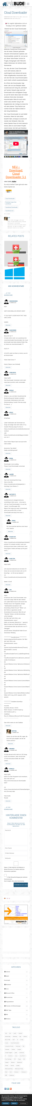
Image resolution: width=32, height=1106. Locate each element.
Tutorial (12, 1065)
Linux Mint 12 (23, 1055)
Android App (8, 1036)
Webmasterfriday (9, 1068)
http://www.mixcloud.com (11, 780)
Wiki (7, 1014)
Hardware (8, 984)
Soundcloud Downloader (11, 207)
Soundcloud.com (9, 210)
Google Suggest (8, 1052)
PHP (15, 1059)
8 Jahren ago (12, 591)
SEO (24, 1059)
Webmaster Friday (19, 1068)
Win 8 (11, 1072)
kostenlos (10, 1055)
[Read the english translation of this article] (16, 898)
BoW (14, 1039)
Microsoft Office (10, 993)
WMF (6, 1075)
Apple (7, 976)
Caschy (6, 1043)
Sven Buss (12, 372)
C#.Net (21, 1039)
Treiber (6, 1065)
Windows (8, 1019)
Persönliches (9, 997)
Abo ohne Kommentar (18, 881)
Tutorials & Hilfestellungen (13, 1006)
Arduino (25, 1036)
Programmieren (10, 1001)
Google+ (19, 1049)
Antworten (8, 325)
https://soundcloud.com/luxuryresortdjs (15, 577)
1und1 (14, 1033)
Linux (7, 989)
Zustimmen (5, 1103)
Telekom (13, 1062)
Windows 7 (16, 1072)
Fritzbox (13, 1049)
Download (18, 1046)
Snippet (7, 1062)
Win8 (6, 1072)
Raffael (17, 16)
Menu (27, 3)
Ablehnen (14, 1103)
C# (17, 1039)
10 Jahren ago (13, 750)
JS (5, 1055)
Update (18, 1065)
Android (8, 971)
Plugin (19, 1059)
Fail (23, 1046)
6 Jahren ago (12, 331)
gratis (16, 1052)
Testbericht (19, 1062)
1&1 (10, 1033)
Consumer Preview (9, 1046)
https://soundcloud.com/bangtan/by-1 (14, 484)
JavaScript (21, 1052)
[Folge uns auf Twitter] (8, 1088)
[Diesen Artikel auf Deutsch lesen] (4, 898)
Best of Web (7, 1039)
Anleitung (15, 1036)
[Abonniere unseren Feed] (10, 1088)
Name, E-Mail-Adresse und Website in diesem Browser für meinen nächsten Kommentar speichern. (14, 869)
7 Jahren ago (12, 475)
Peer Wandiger (8, 1059)
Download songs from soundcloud (10, 203)
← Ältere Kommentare (8, 294)
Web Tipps (8, 1010)
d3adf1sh (12, 537)
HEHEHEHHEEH (13, 301)
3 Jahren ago (12, 302)
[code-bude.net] (13, 3)
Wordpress (11, 1075)
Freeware (7, 1049)
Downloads (17, 18)
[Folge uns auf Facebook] (5, 1088)
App (20, 1036)
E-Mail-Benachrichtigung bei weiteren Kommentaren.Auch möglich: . (15, 879)
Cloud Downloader (15, 13)
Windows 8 (23, 1072)
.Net (6, 1033)
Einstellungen (8, 1099)
